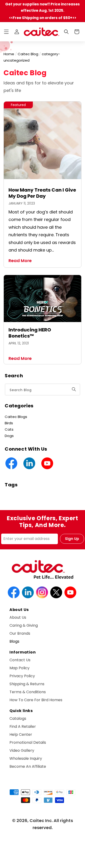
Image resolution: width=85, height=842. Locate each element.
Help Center (20, 734)
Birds (9, 423)
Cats (9, 429)
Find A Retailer (22, 726)
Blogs (14, 641)
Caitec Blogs (16, 416)
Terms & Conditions (27, 692)
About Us (17, 617)
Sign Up (72, 538)
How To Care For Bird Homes (35, 700)
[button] (6, 32)
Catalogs (17, 718)
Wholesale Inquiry (25, 758)
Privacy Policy (22, 676)
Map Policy (19, 668)
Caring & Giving (23, 625)
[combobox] (42, 389)
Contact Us (19, 660)
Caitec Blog (28, 53)
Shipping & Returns (26, 684)
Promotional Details (27, 742)
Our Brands (19, 633)
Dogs (9, 435)
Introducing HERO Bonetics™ (29, 333)
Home (9, 53)
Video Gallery (21, 750)
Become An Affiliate (27, 766)
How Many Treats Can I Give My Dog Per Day (42, 193)
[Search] (74, 389)
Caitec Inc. (41, 820)
